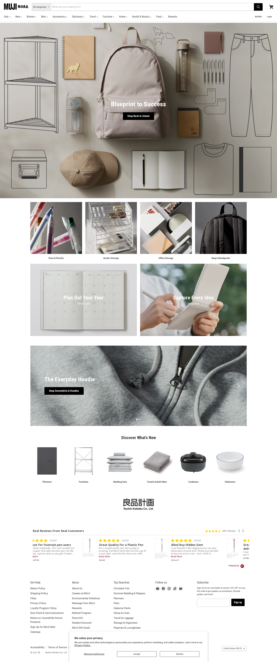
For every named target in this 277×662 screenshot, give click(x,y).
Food (159, 16)
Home (122, 16)
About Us (77, 588)
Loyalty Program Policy (43, 608)
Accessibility (37, 647)
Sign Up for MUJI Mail (42, 626)
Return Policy (37, 588)
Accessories (59, 16)
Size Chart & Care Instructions (47, 612)
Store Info (77, 617)
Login (269, 16)
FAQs (33, 598)
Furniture (108, 16)
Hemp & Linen (122, 612)
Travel (93, 16)
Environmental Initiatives (86, 598)
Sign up (238, 602)
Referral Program (81, 612)
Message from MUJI (83, 603)
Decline (179, 654)
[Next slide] (238, 386)
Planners (119, 598)
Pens (116, 603)
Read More (45, 556)
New (18, 16)
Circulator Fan (122, 588)
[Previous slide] (39, 386)
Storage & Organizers (126, 622)
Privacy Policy (38, 603)
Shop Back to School (138, 116)
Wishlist (258, 16)
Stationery (78, 16)
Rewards (172, 16)
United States (232, 648)
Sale (6, 16)
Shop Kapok (138, 391)
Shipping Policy (39, 593)
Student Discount (82, 622)
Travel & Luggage (123, 617)
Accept (136, 654)
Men (43, 16)
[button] (239, 531)
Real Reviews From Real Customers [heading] (58, 531)
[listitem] (55, 549)
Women (31, 16)
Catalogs (35, 631)
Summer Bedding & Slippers (129, 593)
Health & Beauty (141, 16)
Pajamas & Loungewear (127, 627)
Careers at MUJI (81, 593)
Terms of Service (57, 647)
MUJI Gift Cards (81, 627)
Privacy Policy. (82, 645)
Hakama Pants (122, 608)
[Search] (258, 7)
